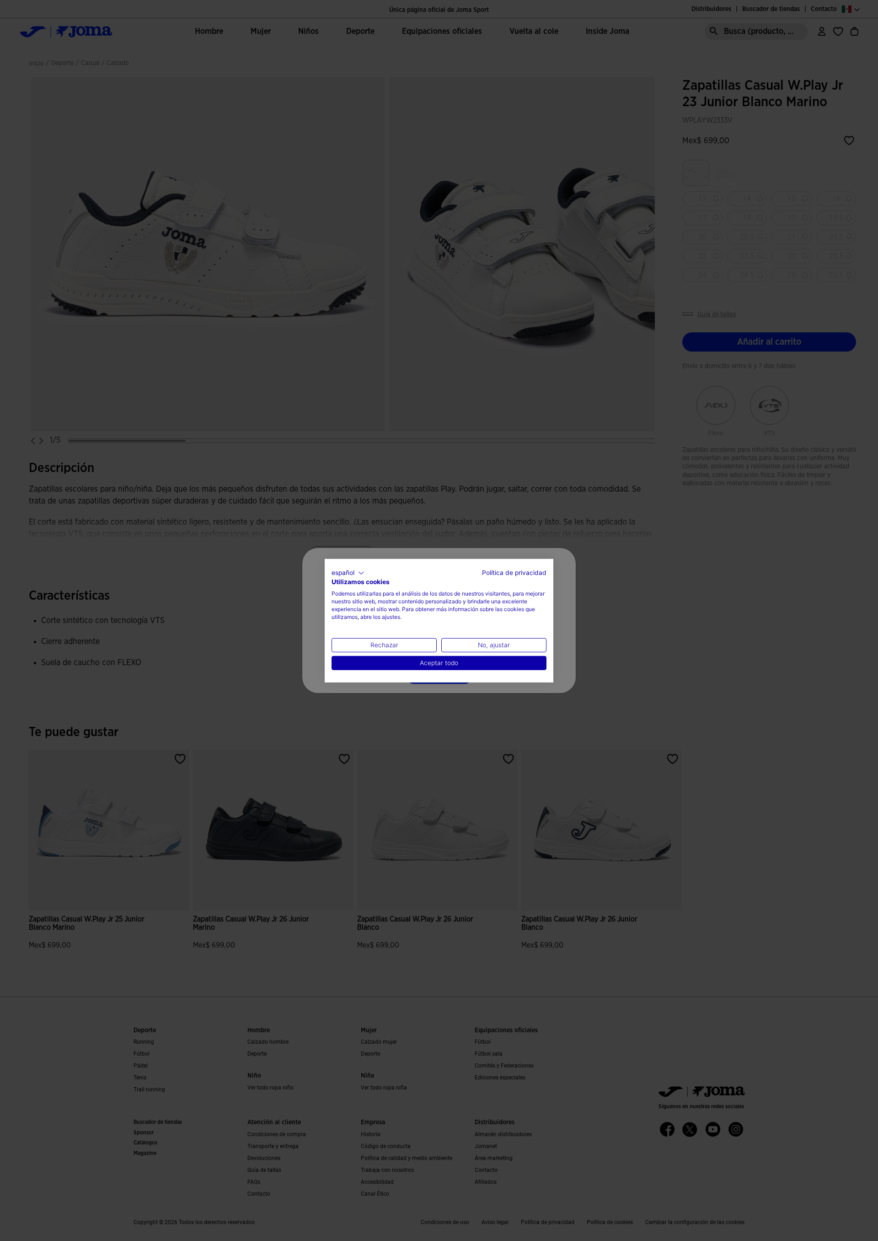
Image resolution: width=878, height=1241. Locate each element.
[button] (348, 572)
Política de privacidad (514, 572)
